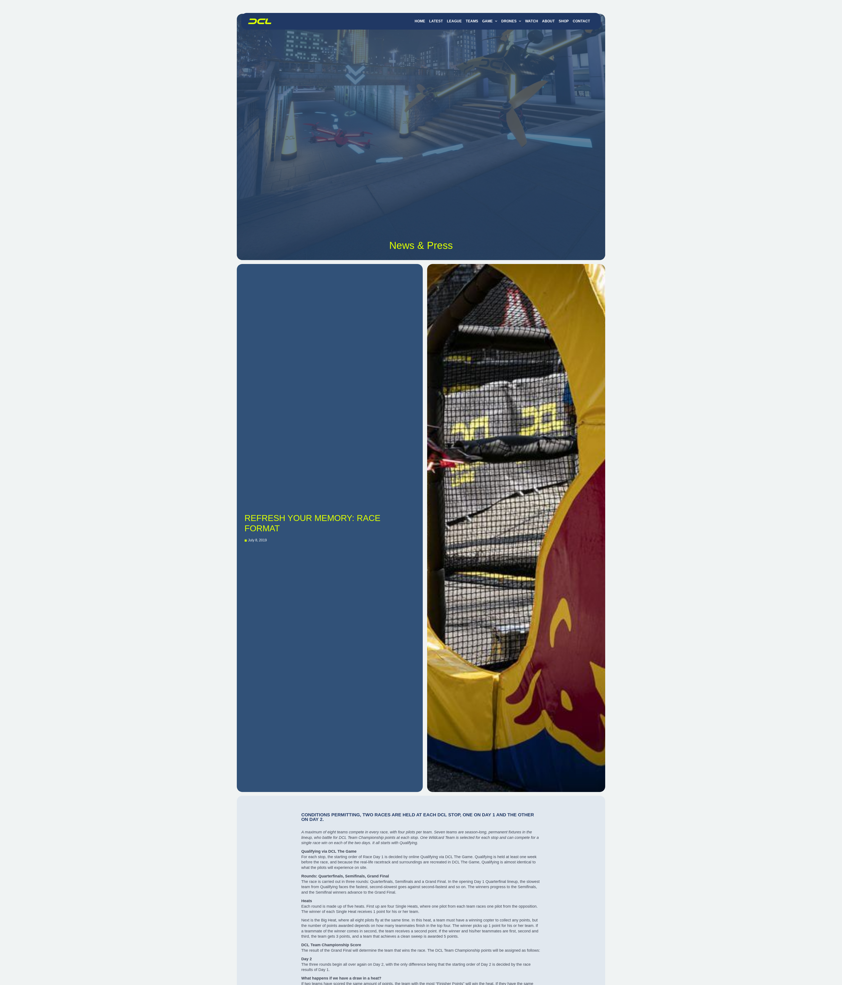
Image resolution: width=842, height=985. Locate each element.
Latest (436, 21)
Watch (531, 21)
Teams (472, 21)
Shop (564, 21)
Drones (509, 21)
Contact (581, 21)
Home (420, 21)
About (548, 21)
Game (487, 21)
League (454, 21)
